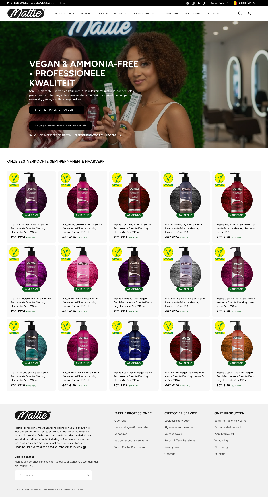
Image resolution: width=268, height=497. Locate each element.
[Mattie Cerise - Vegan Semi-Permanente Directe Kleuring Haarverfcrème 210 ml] (237, 281)
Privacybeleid (172, 447)
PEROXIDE (214, 13)
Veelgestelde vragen (177, 420)
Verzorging (221, 440)
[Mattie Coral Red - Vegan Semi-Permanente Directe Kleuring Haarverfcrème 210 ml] (134, 207)
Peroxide (219, 453)
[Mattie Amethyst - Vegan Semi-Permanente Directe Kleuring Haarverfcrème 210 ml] (31, 207)
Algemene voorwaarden (179, 427)
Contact (169, 453)
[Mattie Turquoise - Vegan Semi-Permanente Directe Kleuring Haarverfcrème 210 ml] (31, 355)
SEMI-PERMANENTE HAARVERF (72, 13)
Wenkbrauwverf (224, 434)
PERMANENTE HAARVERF (112, 13)
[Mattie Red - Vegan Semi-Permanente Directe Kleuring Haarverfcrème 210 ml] (237, 207)
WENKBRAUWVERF (144, 13)
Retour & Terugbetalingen (180, 440)
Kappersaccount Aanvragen (131, 440)
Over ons (120, 420)
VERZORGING (170, 13)
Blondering (221, 447)
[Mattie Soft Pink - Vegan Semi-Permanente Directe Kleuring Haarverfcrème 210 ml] (82, 281)
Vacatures (120, 434)
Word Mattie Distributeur (130, 447)
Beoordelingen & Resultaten (131, 427)
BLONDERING (193, 13)
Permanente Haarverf (227, 427)
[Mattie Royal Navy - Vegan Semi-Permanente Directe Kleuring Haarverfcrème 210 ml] (134, 355)
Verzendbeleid (173, 434)
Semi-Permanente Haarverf (231, 420)
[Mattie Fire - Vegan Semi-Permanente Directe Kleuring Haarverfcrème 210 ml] (185, 355)
